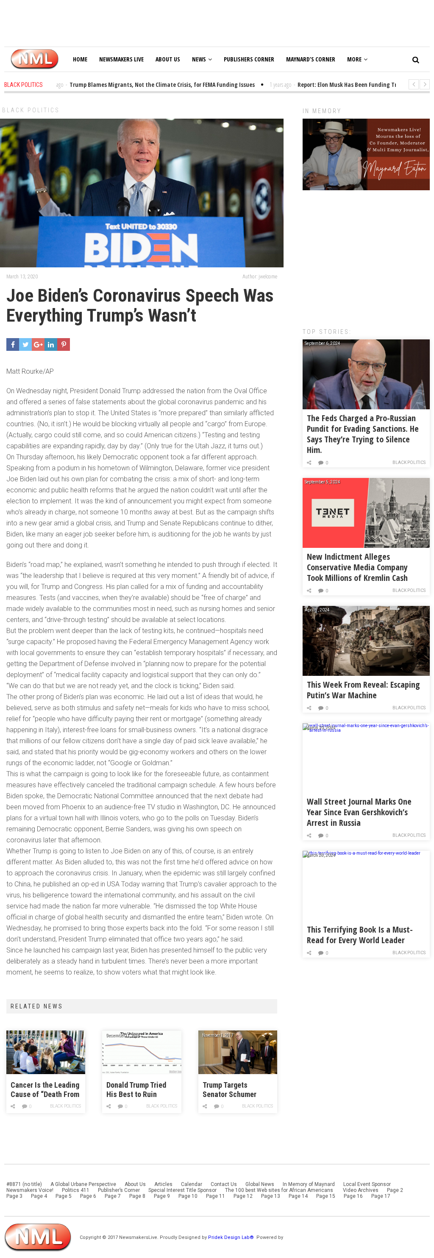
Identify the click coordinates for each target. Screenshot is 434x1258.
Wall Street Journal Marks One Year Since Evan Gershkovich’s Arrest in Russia (359, 812)
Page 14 (298, 1196)
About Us (168, 59)
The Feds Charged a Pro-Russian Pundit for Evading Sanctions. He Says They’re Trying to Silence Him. (363, 433)
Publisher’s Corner (119, 1190)
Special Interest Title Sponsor (182, 1190)
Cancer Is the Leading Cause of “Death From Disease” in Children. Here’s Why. (45, 1090)
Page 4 (39, 1196)
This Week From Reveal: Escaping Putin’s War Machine (363, 690)
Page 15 (325, 1196)
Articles (163, 1184)
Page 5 (64, 1196)
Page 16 (353, 1196)
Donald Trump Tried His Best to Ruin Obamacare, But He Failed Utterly (136, 1090)
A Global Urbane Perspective (83, 1184)
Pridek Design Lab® (231, 1237)
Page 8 (137, 1196)
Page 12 (243, 1196)
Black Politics (31, 110)
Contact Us (224, 1184)
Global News (259, 1184)
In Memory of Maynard (309, 1184)
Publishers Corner (249, 59)
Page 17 (380, 1196)
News (199, 59)
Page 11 (215, 1196)
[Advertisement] (366, 255)
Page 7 (113, 1196)
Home (80, 59)
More (354, 59)
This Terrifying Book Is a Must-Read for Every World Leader (360, 935)
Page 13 (270, 1196)
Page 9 (162, 1196)
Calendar (191, 1184)
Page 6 (88, 1196)
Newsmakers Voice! (29, 1190)
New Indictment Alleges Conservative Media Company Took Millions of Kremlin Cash (357, 567)
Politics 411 (75, 1190)
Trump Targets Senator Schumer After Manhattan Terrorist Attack (229, 1090)
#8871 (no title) (24, 1184)
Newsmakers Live (121, 59)
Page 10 (188, 1196)
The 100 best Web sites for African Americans (279, 1190)
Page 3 (14, 1196)
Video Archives (360, 1190)
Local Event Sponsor (367, 1184)
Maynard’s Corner (310, 59)
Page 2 (395, 1190)
